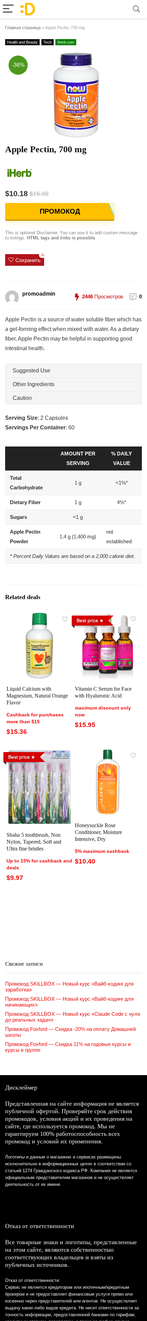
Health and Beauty (22, 42)
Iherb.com (65, 42)
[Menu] (8, 9)
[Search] (136, 9)
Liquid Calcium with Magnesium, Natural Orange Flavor (37, 695)
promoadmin (38, 294)
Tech (47, 42)
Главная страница (23, 27)
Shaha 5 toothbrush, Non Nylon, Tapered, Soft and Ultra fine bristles (33, 842)
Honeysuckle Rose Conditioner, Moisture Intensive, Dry (98, 832)
